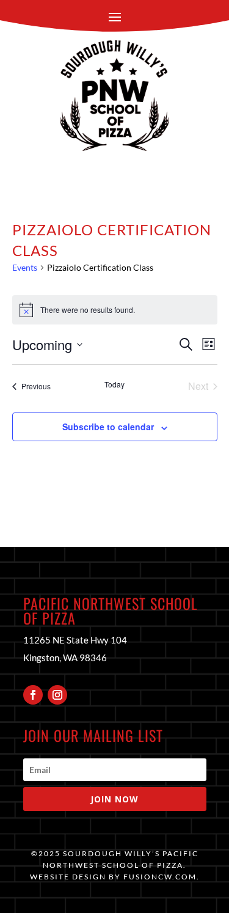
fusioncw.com (160, 876)
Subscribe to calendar (108, 426)
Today (114, 384)
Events (24, 267)
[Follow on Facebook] (33, 695)
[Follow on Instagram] (57, 695)
